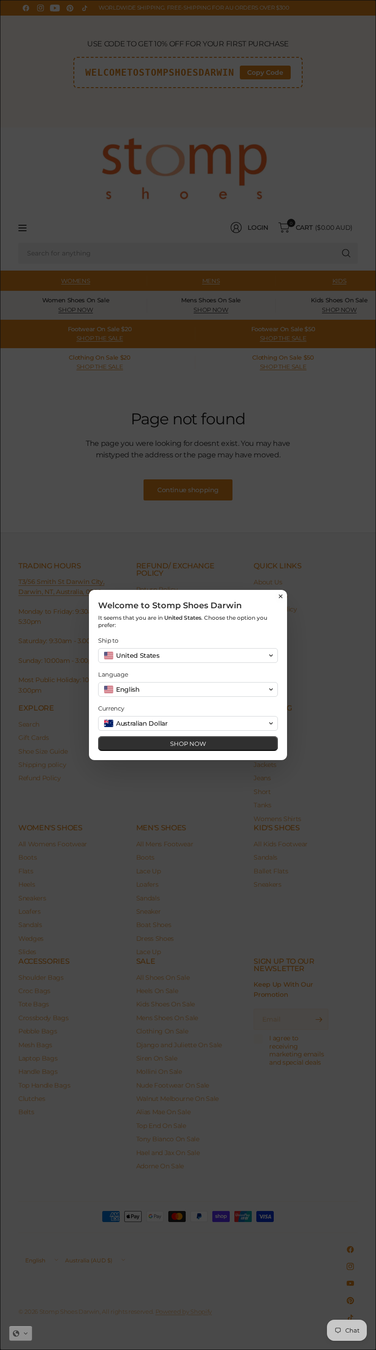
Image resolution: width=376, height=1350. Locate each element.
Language (113, 674)
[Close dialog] (280, 596)
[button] (20, 1333)
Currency (111, 708)
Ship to (108, 640)
